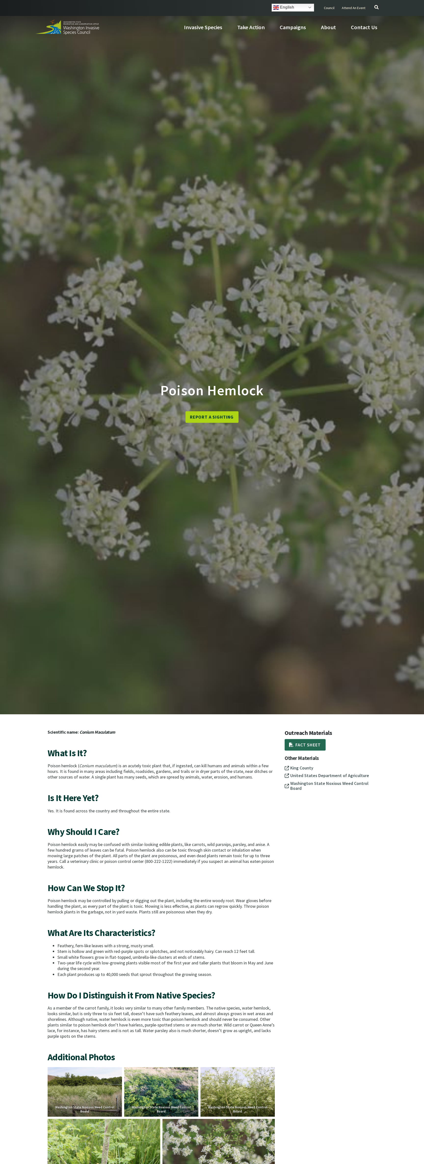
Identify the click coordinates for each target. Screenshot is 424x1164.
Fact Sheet (308, 745)
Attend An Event (353, 8)
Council (329, 8)
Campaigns (293, 27)
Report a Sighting (211, 417)
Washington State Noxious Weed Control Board (84, 1109)
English (286, 7)
